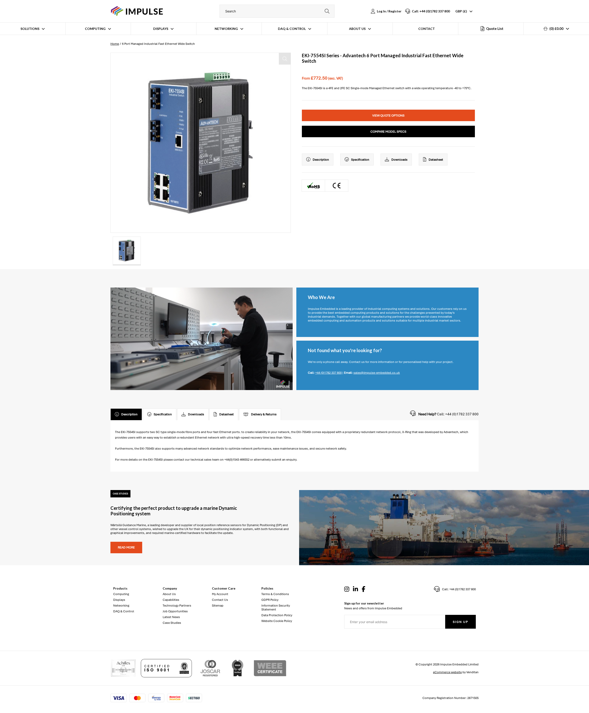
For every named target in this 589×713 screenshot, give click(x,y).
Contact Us (220, 600)
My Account (220, 594)
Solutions (29, 29)
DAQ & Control (292, 29)
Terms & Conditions (275, 594)
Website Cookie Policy (276, 621)
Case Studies (172, 623)
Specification (360, 160)
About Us (357, 29)
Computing (95, 29)
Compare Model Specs (388, 132)
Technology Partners (177, 605)
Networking (226, 29)
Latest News (171, 617)
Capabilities (171, 600)
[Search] (327, 11)
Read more (126, 547)
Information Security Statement (275, 607)
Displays (160, 29)
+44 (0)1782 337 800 (328, 373)
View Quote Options (388, 115)
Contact (426, 29)
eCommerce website (447, 672)
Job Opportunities (175, 611)
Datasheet (436, 160)
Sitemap (217, 605)
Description (321, 160)
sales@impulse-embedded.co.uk (376, 373)
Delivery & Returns (264, 414)
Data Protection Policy (276, 615)
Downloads (399, 160)
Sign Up (460, 622)
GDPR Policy (269, 600)
